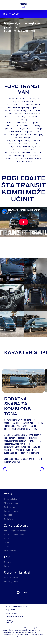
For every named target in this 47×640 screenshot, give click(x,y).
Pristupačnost (11, 613)
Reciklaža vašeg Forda (14, 535)
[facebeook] (18, 592)
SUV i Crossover (11, 503)
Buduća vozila (10, 519)
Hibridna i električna (13, 499)
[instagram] (25, 592)
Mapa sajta (10, 610)
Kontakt (7, 566)
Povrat (7, 539)
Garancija (8, 547)
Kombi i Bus (9, 515)
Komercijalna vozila (13, 511)
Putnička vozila (11, 578)
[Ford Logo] (23, 5)
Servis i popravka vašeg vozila (17, 531)
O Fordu (7, 562)
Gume (6, 543)
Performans (9, 507)
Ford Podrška (10, 551)
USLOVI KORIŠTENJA (14, 617)
